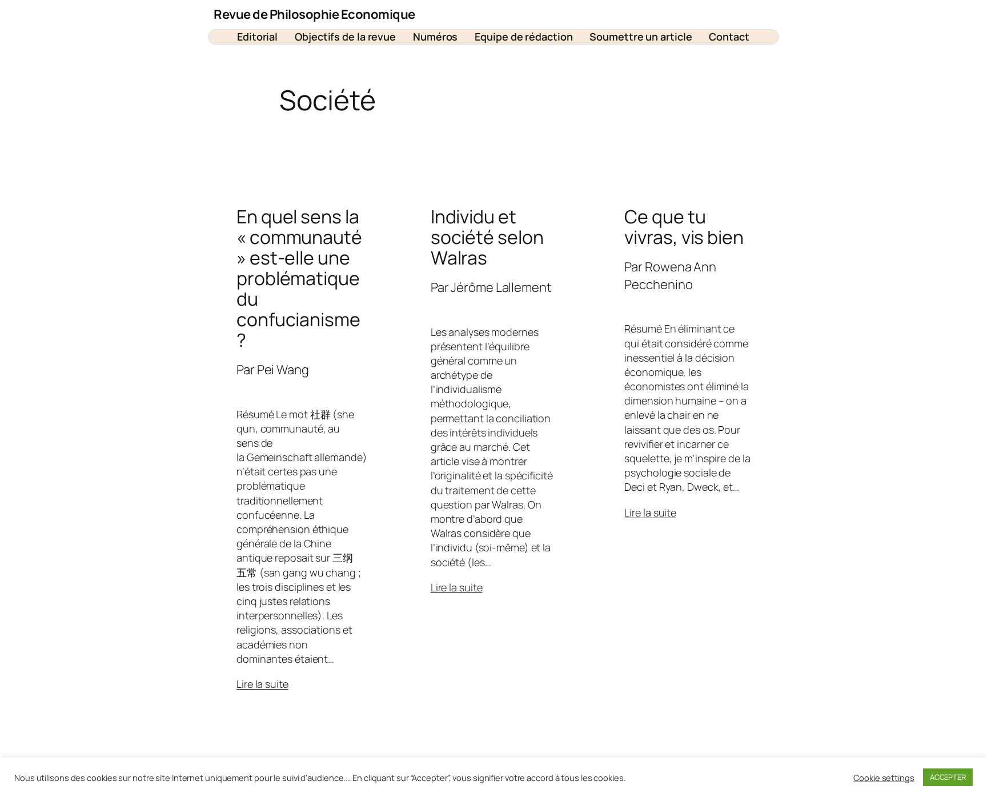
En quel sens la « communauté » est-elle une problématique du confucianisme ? (299, 278)
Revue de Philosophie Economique (314, 14)
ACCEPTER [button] (948, 777)
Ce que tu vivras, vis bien (683, 226)
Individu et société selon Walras (487, 237)
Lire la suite (262, 684)
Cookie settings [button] (883, 777)
